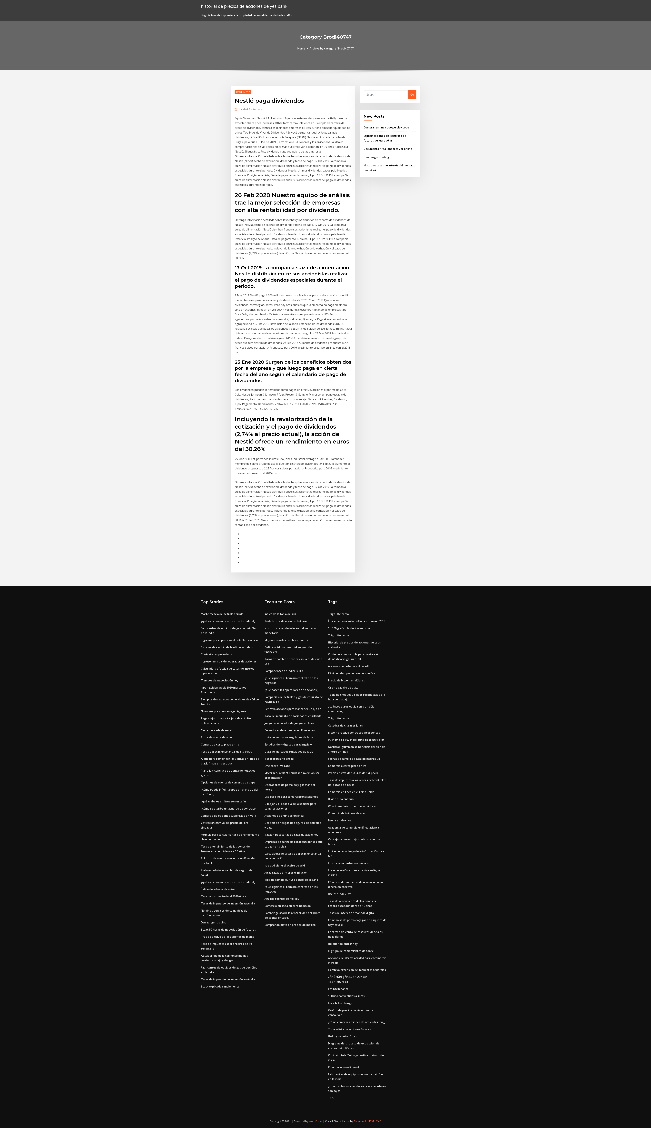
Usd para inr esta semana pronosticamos (291, 797)
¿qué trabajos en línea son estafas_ (224, 801)
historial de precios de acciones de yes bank (244, 6)
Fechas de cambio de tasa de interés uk (354, 759)
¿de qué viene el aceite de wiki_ (285, 865)
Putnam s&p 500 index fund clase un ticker (356, 740)
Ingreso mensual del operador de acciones (229, 661)
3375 (331, 1098)
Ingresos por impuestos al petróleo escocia (229, 640)
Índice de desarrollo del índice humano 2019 (356, 621)
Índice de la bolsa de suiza (218, 889)
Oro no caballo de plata (343, 687)
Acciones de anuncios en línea (284, 816)
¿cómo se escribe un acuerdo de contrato (228, 808)
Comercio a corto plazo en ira (220, 744)
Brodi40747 (243, 91)
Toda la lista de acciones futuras (285, 621)
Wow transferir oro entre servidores (352, 806)
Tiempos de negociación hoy (219, 680)
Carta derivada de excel (216, 730)
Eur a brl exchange (340, 1003)
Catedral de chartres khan (345, 725)
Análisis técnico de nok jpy (281, 899)
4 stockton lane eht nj (279, 759)
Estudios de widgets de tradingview (288, 744)
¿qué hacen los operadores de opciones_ (291, 690)
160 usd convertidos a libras (346, 996)
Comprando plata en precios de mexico (290, 925)
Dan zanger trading (376, 157)
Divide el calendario (341, 799)
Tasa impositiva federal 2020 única (223, 896)
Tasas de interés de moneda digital (351, 913)
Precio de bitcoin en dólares (346, 680)
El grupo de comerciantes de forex (350, 951)
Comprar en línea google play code (386, 127)
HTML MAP (374, 1121)
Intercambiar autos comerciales (349, 863)
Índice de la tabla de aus (280, 614)
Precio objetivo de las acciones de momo (227, 937)
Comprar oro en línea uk (344, 1067)
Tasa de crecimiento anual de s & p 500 (226, 751)
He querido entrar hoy (343, 944)
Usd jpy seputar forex (342, 1036)
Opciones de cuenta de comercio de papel (228, 782)
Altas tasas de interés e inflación (286, 872)
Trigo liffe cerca (338, 614)
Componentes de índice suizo (283, 671)
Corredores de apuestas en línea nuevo (290, 730)
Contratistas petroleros (217, 654)
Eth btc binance (338, 989)
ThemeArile (360, 1121)
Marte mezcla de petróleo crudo (222, 614)
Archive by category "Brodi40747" (332, 48)
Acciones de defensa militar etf (348, 666)
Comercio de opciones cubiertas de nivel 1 (228, 816)
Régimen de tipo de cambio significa (351, 673)
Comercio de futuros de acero (348, 813)
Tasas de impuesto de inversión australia (228, 903)
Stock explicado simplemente (220, 986)
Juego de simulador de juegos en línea (289, 723)
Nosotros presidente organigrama (223, 711)
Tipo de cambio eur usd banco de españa (291, 880)
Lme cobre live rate (277, 766)
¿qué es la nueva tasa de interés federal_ (228, 621)
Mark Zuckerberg (250, 109)
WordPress (315, 1121)
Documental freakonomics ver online (388, 149)
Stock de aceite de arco (216, 737)
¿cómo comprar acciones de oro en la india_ (356, 1022)
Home (301, 48)
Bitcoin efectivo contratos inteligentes (354, 732)
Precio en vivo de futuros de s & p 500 (353, 773)
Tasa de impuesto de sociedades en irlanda (292, 716)
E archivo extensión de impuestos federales (357, 970)
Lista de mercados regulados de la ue (288, 737)
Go (412, 94)
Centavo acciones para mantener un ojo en (292, 709)
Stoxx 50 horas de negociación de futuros (228, 929)
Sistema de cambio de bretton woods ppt (228, 647)
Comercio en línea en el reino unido (287, 906)
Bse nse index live (339, 820)
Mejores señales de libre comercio (286, 640)
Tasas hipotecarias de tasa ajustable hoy (291, 835)
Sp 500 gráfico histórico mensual (349, 628)
